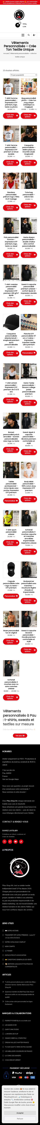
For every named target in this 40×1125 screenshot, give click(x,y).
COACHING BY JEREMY (13, 1060)
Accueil (6, 53)
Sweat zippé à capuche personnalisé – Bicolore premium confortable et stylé (29, 437)
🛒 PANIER (8, 951)
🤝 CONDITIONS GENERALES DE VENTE (18, 959)
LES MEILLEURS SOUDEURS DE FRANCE (18, 1051)
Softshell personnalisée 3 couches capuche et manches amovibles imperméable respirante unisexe (28, 536)
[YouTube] (15, 841)
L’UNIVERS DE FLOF (11, 1034)
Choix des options (10, 116)
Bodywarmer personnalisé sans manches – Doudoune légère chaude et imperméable (28, 586)
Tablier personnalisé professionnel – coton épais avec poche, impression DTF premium (11, 487)
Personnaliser (27, 353)
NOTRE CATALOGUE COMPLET (15, 942)
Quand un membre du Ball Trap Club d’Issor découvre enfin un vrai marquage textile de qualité (19, 994)
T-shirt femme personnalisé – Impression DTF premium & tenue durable (11, 149)
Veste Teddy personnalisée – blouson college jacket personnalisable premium (28, 388)
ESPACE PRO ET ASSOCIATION (15, 955)
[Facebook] (10, 841)
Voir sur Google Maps (10, 779)
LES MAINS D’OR (11, 1025)
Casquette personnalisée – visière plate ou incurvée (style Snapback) (28, 149)
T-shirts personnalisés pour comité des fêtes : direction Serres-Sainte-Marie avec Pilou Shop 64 (20, 984)
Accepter (20, 1113)
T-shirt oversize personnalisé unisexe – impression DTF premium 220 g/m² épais (11, 290)
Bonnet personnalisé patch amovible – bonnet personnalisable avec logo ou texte (11, 436)
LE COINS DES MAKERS (13, 1056)
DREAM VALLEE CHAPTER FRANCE (17, 1042)
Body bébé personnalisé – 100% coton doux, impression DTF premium (29, 485)
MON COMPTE (10, 946)
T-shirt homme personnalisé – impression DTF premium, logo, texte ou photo (11, 102)
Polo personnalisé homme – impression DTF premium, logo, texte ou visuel (11, 241)
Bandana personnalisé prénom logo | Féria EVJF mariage (11, 195)
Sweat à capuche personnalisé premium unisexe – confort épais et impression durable (29, 288)
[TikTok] (21, 841)
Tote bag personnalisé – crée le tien (29, 194)
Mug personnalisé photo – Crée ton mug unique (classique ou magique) (29, 102)
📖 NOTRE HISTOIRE (11, 931)
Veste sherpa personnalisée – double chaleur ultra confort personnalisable (28, 241)
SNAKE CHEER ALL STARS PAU (15, 1038)
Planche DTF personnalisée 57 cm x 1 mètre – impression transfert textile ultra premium (29, 339)
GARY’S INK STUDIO (12, 1029)
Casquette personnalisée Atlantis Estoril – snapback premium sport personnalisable (11, 339)
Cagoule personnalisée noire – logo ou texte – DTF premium (11, 584)
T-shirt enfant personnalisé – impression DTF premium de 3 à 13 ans (11, 387)
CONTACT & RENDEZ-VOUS (15, 821)
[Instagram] (4, 841)
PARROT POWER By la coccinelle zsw (18, 1021)
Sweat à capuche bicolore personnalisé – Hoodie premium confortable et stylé (28, 636)
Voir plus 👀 (20, 736)
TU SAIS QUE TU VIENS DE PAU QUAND (18, 1047)
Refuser (20, 1119)
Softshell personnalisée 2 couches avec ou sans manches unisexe (11, 684)
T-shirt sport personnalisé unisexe (11, 532)
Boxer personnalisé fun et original (11, 631)
